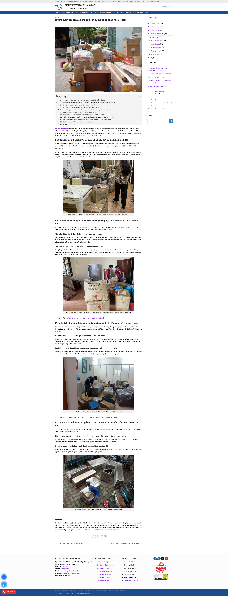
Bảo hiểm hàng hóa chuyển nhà (156, 86)
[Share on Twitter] (95, 536)
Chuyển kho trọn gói (88, 1)
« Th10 (149, 116)
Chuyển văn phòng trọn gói (74, 1)
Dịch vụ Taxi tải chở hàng (115, 1)
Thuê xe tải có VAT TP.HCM (155, 77)
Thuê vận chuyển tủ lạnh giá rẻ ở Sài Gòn (70, 543)
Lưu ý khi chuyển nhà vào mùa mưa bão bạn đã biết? (123, 543)
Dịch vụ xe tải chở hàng (101, 1)
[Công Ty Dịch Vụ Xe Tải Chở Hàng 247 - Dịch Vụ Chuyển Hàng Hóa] (58, 7)
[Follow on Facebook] (155, 558)
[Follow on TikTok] (162, 558)
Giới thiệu (69, 12)
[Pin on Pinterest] (101, 536)
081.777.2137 (67, 566)
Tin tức (94, 12)
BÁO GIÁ (140, 12)
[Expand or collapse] (140, 96)
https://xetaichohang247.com (70, 573)
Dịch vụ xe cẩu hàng (128, 1)
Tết (68, 227)
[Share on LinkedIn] (105, 536)
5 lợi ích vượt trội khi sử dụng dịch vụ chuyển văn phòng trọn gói (92, 417)
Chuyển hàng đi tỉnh (140, 1)
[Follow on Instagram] (159, 558)
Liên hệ (147, 12)
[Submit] (170, 6)
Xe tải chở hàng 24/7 (94, 135)
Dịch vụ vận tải (82, 12)
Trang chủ (59, 12)
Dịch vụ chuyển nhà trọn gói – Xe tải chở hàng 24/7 (87, 318)
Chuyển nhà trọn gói (60, 1)
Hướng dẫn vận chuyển (153, 1)
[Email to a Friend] (98, 536)
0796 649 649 (65, 569)
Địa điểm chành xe (128, 12)
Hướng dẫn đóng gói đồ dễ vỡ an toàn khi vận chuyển (159, 82)
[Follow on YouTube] (166, 558)
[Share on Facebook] (92, 536)
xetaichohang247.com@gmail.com (70, 571)
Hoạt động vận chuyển (154, 51)
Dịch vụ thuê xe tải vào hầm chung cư (159, 74)
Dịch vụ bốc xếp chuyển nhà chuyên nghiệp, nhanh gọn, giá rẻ (158, 69)
